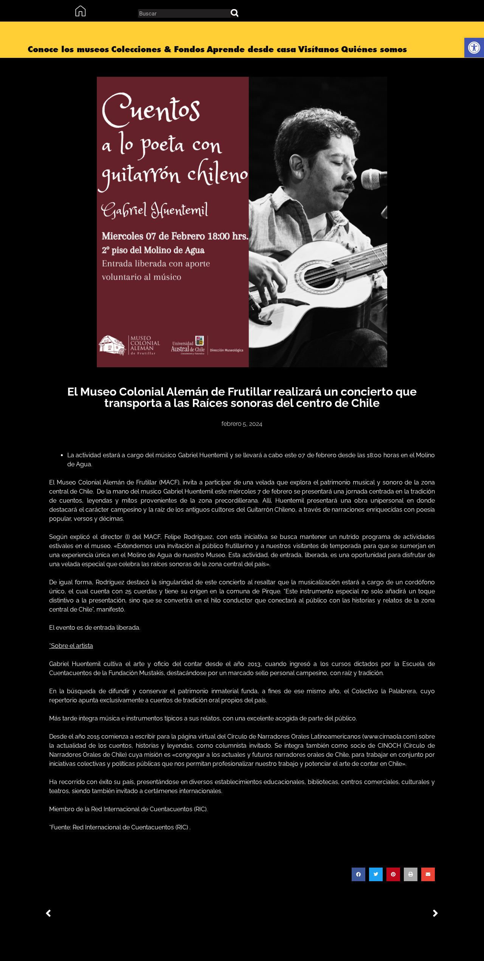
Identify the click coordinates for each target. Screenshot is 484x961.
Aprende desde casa (251, 49)
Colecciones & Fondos (158, 49)
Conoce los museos (68, 49)
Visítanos (318, 49)
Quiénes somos (374, 49)
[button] (358, 874)
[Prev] (143, 914)
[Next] (340, 914)
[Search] (234, 13)
